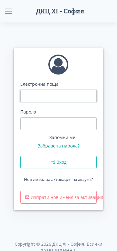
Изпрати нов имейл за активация (63, 197)
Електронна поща (39, 84)
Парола (28, 112)
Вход (60, 162)
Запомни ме (62, 137)
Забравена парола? (59, 146)
